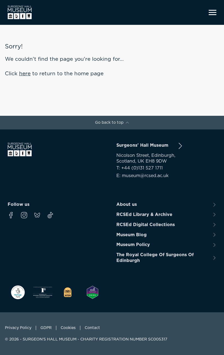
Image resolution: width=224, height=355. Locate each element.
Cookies (68, 328)
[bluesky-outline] (37, 215)
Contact (92, 328)
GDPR (46, 328)
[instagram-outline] (24, 215)
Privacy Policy (18, 328)
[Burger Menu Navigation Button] (212, 12)
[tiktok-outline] (50, 215)
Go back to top (109, 123)
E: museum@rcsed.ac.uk (142, 176)
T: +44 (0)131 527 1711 (139, 168)
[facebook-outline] (11, 215)
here (25, 73)
